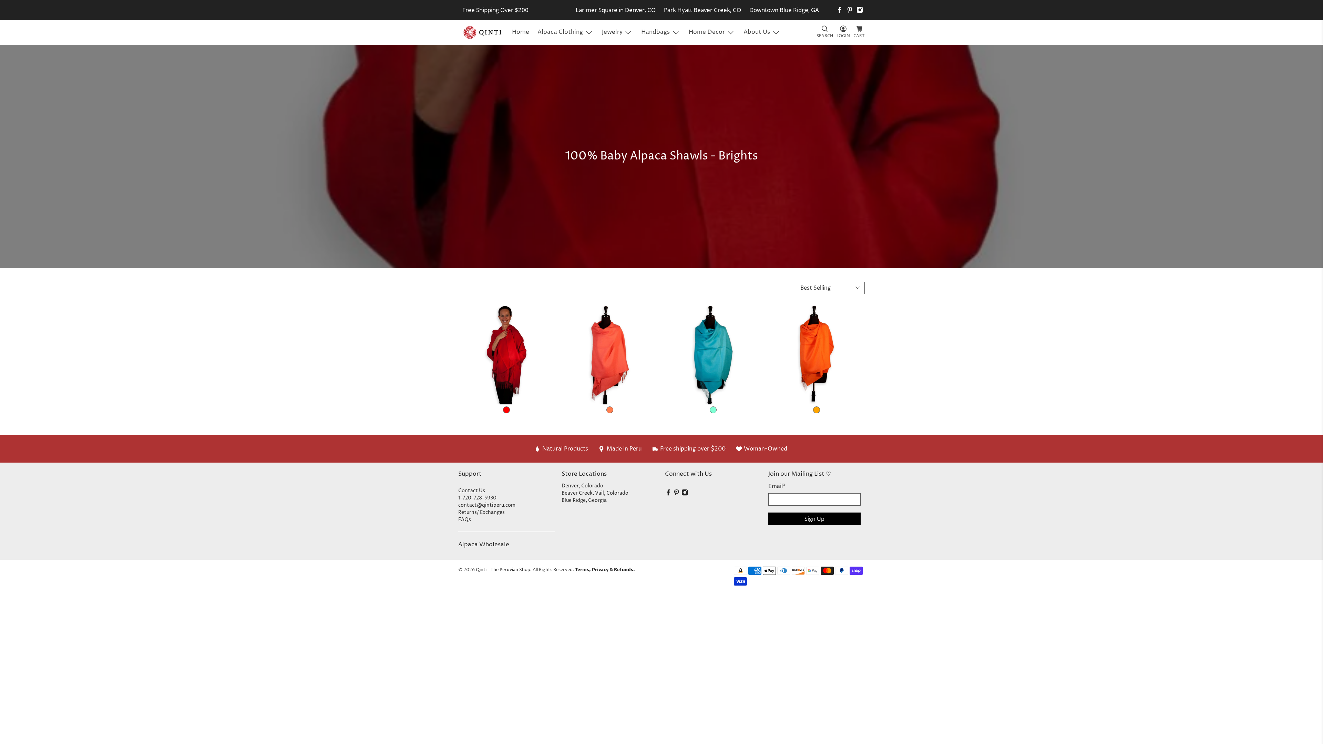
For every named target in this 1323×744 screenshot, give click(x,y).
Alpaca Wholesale (483, 544)
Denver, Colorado (582, 486)
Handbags (655, 32)
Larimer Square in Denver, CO (616, 10)
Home (520, 32)
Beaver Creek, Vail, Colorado (595, 493)
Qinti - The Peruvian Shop (503, 570)
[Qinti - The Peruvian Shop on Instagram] (860, 10)
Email (777, 486)
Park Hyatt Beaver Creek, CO (702, 10)
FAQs (464, 519)
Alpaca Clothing (560, 32)
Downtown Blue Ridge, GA (784, 10)
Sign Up (814, 519)
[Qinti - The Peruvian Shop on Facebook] (839, 10)
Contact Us (471, 490)
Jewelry (612, 32)
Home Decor (707, 32)
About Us (756, 32)
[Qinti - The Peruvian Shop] (483, 32)
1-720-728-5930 (477, 498)
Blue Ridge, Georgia (584, 500)
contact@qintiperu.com (486, 505)
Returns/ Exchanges (481, 512)
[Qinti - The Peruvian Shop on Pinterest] (850, 10)
